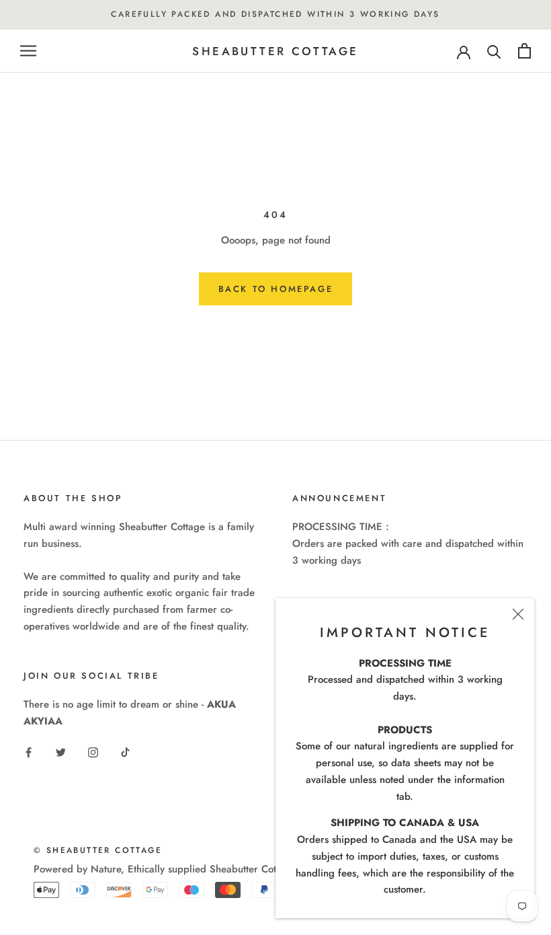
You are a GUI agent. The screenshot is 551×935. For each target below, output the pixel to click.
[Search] (494, 51)
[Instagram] (93, 751)
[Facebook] (29, 751)
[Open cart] (524, 51)
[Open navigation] (28, 51)
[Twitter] (61, 751)
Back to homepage (275, 289)
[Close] (518, 614)
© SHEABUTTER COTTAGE (98, 850)
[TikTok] (125, 751)
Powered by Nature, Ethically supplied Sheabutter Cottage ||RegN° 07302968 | (213, 869)
